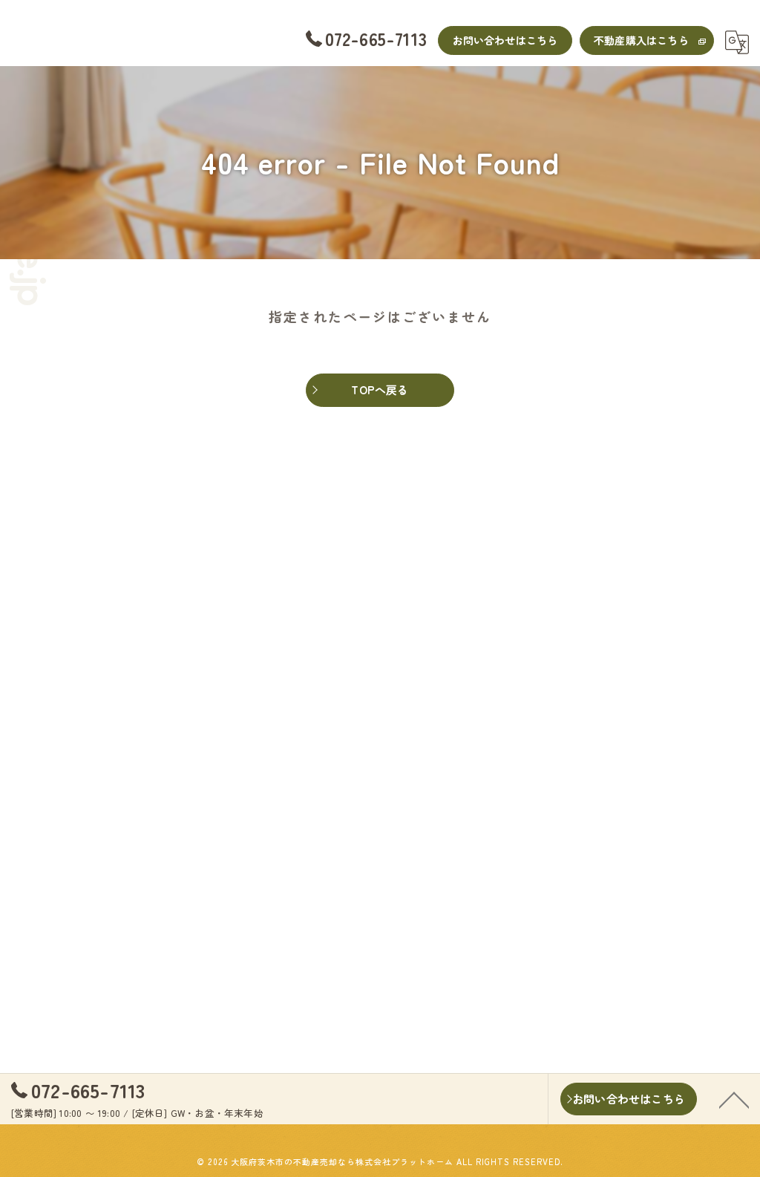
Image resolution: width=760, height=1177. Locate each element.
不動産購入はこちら (641, 40)
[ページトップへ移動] (734, 1099)
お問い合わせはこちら (505, 40)
